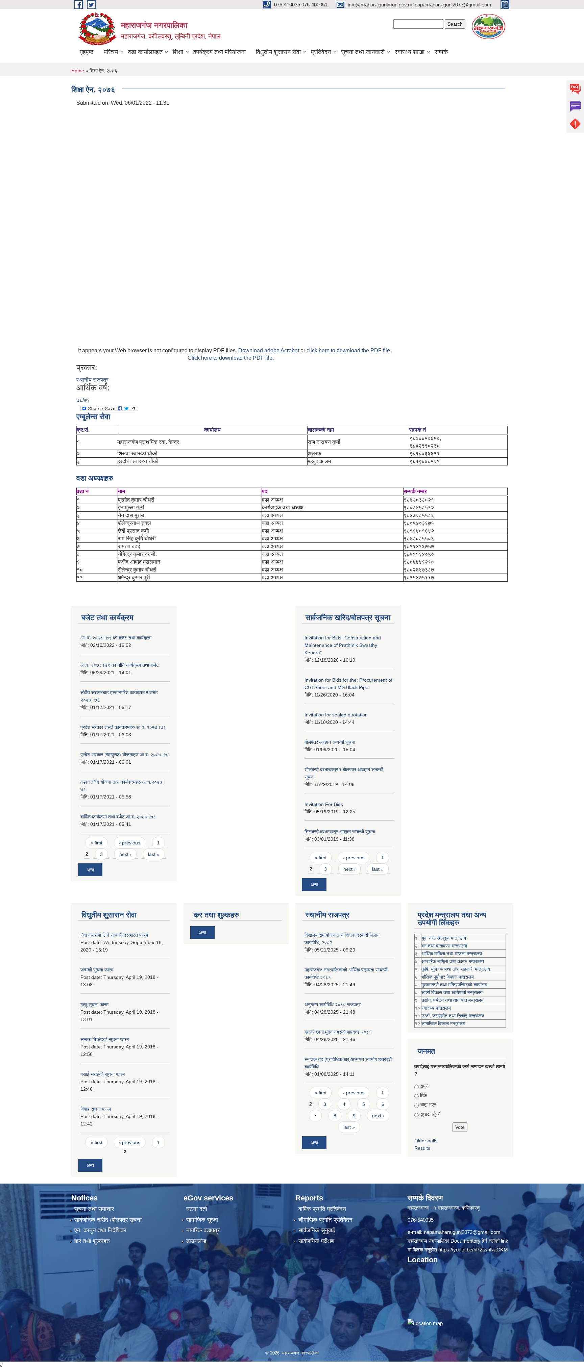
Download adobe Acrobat (269, 350)
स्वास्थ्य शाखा (409, 52)
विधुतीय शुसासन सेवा (278, 52)
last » (154, 854)
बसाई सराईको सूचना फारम (102, 1074)
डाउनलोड (196, 1241)
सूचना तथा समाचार (94, 1209)
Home (77, 70)
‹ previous (129, 842)
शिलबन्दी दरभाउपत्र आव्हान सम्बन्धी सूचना (340, 831)
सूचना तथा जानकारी (363, 52)
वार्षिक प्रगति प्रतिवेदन (322, 1209)
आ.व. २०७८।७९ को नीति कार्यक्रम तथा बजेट (119, 665)
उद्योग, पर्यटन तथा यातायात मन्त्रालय (452, 1000)
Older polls (425, 1140)
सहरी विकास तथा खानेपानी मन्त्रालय (452, 992)
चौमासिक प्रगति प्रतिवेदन (325, 1220)
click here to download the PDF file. (349, 350)
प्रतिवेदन (321, 52)
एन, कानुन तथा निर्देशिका (100, 1230)
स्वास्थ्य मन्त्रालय (436, 1008)
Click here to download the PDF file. (231, 358)
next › (125, 854)
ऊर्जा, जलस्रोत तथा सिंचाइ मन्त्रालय (452, 1015)
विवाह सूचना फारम (95, 1109)
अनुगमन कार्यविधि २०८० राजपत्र (333, 1004)
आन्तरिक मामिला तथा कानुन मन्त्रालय (452, 961)
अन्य (90, 869)
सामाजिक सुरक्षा (202, 1220)
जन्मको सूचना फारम (96, 969)
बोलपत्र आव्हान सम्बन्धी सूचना (330, 742)
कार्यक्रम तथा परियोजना (219, 52)
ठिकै (423, 1095)
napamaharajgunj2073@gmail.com (462, 1232)
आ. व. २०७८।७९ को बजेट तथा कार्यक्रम (115, 637)
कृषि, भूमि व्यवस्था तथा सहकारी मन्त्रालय (455, 969)
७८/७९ (83, 400)
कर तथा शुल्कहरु (92, 1241)
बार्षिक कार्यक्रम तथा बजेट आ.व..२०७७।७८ (118, 816)
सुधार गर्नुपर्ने (430, 1114)
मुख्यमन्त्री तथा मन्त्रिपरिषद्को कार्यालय (454, 984)
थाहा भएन (428, 1104)
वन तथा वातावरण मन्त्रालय (444, 945)
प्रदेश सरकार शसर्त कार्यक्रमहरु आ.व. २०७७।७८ (123, 727)
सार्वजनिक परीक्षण (316, 1241)
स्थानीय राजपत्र (92, 380)
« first (96, 842)
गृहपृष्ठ (87, 52)
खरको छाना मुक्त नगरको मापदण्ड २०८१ (338, 1032)
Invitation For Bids (324, 804)
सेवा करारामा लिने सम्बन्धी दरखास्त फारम (114, 935)
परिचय (111, 52)
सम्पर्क (441, 52)
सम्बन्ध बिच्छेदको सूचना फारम (104, 1039)
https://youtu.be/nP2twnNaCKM (473, 1249)
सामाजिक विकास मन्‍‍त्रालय (443, 1023)
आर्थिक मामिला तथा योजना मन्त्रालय (451, 953)
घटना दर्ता (196, 1209)
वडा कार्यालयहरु (145, 52)
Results (422, 1148)
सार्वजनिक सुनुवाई (316, 1230)
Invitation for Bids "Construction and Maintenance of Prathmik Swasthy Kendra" (343, 645)
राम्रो (424, 1086)
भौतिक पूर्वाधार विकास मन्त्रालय (447, 977)
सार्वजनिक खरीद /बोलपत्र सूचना (108, 1220)
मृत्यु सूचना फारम (94, 1004)
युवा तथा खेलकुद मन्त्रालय (443, 938)
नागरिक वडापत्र (203, 1230)
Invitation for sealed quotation (336, 714)
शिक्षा (178, 52)
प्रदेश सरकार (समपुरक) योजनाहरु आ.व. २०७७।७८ (125, 754)
